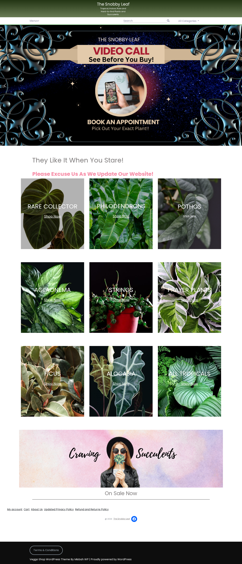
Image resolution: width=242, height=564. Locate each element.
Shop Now (52, 216)
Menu (33, 21)
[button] (121, 85)
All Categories (187, 21)
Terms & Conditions (46, 550)
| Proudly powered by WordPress (110, 559)
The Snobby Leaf (113, 4)
